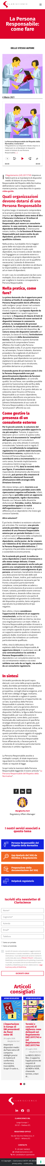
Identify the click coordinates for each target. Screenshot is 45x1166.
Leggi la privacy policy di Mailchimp (23, 966)
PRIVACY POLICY (27, 958)
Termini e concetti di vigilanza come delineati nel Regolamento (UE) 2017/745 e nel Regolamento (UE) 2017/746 (33, 1035)
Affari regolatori (11, 998)
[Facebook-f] (22, 1110)
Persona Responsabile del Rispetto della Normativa (25, 844)
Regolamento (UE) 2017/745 (18, 175)
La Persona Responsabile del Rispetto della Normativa (22, 773)
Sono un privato (9, 942)
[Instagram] (28, 1110)
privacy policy (17, 1163)
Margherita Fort (13, 1041)
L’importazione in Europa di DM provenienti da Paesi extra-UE (11, 1029)
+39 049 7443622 (23, 1149)
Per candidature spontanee (24, 1154)
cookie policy (28, 1163)
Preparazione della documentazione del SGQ (24, 869)
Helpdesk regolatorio (22, 881)
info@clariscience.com (24, 1152)
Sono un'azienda (10, 946)
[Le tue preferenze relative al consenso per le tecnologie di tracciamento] (41, 1162)
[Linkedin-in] (17, 1110)
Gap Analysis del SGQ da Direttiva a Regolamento (24, 856)
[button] (16, 791)
